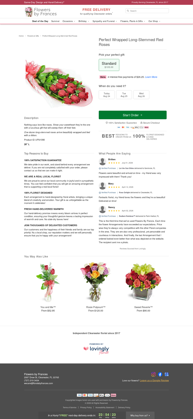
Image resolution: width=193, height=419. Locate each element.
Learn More (151, 77)
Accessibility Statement (104, 407)
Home (21, 35)
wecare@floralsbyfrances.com (38, 383)
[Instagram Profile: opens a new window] (153, 374)
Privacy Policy (86, 407)
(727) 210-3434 (31, 380)
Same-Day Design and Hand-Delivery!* (44, 2)
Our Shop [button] (153, 21)
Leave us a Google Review (154, 380)
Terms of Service (69, 407)
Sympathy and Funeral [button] (104, 21)
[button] (185, 406)
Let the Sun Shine (126, 168)
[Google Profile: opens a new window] (167, 374)
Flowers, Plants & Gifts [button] (131, 21)
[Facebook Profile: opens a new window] (160, 374)
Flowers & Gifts (33, 35)
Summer (55, 21)
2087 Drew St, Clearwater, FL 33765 (41, 377)
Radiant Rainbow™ (127, 216)
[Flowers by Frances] (46, 11)
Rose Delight (124, 192)
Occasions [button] (68, 21)
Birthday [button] (83, 21)
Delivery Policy (124, 407)
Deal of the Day (40, 21)
